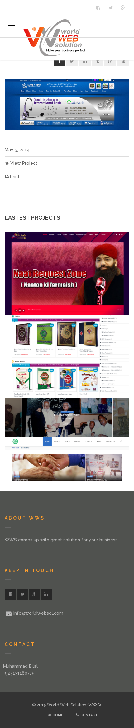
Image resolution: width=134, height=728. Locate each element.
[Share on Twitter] (72, 61)
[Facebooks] (98, 7)
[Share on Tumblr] (97, 61)
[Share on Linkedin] (85, 61)
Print (14, 176)
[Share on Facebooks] (59, 61)
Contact (88, 715)
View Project (23, 163)
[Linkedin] (46, 594)
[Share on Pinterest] (123, 61)
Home (57, 715)
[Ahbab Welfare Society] (116, 480)
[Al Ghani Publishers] (116, 397)
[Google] (123, 7)
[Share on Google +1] (110, 61)
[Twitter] (110, 7)
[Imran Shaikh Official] (116, 314)
